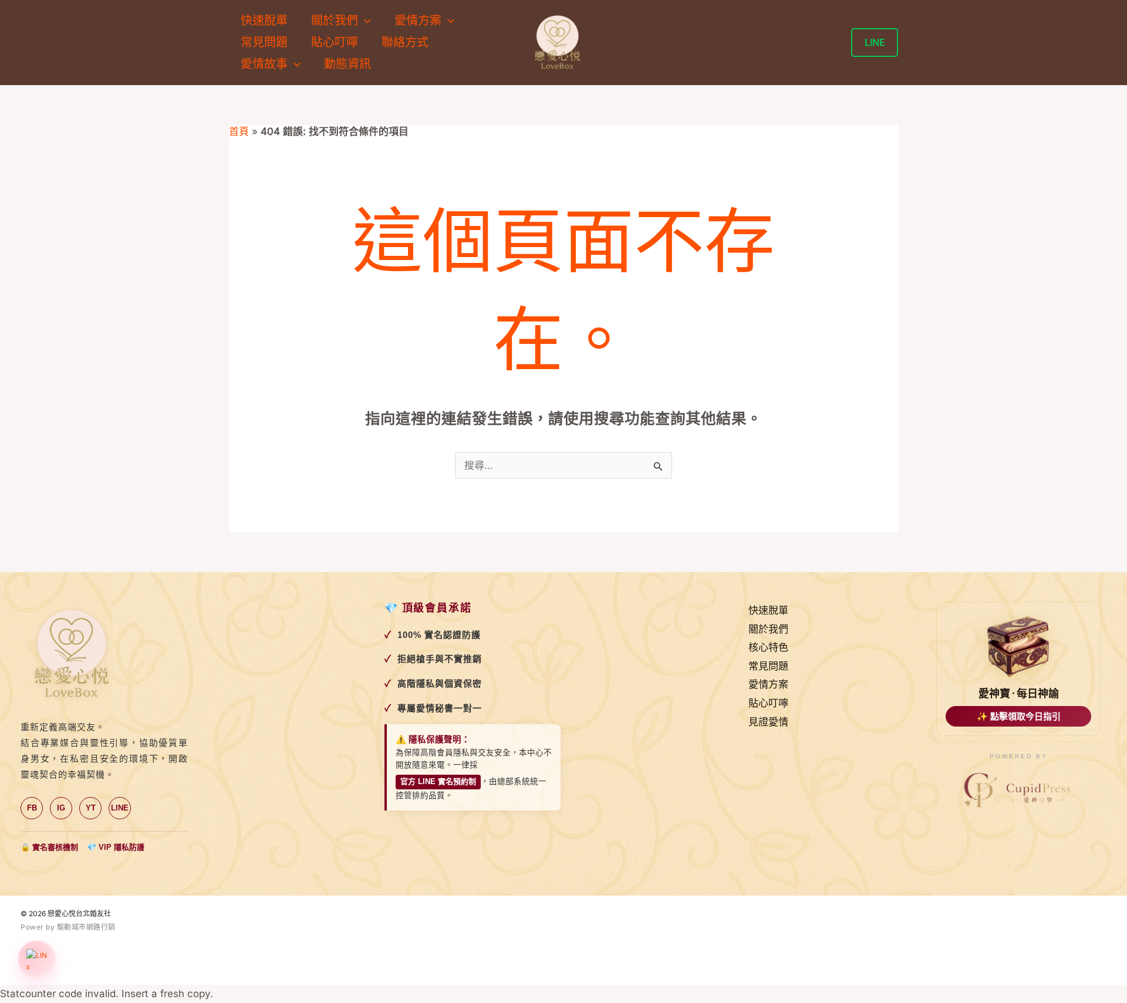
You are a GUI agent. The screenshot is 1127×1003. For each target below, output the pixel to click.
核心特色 (768, 647)
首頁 (239, 131)
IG (61, 807)
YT (91, 807)
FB (32, 807)
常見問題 (264, 42)
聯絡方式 (405, 42)
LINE (120, 807)
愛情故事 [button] (264, 64)
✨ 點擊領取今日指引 (1019, 716)
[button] (364, 21)
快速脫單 (264, 20)
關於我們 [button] (334, 20)
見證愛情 (768, 722)
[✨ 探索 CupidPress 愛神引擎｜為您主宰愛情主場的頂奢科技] (1018, 790)
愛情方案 (768, 684)
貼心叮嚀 (334, 42)
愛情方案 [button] (417, 20)
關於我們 (768, 629)
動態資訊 (347, 64)
